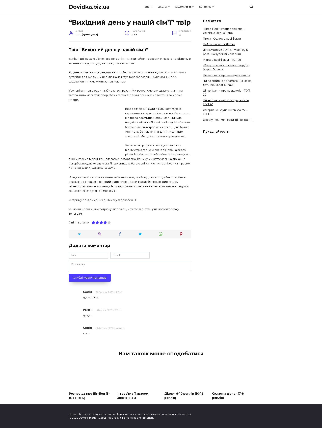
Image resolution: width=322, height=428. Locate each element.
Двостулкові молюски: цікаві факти (228, 119)
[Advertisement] (97, 130)
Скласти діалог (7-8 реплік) (228, 396)
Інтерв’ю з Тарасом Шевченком (132, 396)
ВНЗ (147, 7)
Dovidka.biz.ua (89, 7)
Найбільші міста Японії (219, 44)
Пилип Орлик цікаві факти (222, 38)
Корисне (205, 7)
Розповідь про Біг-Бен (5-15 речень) (89, 396)
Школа (162, 7)
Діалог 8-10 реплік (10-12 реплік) (183, 396)
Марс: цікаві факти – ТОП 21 (222, 59)
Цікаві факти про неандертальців (226, 75)
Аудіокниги (183, 7)
